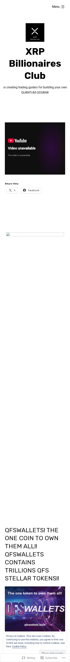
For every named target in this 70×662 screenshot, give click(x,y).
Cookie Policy (19, 646)
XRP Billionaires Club (35, 63)
